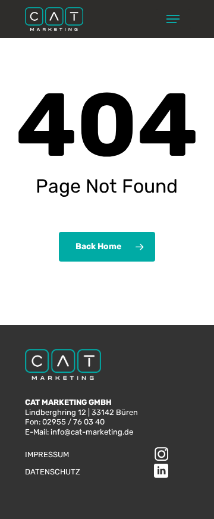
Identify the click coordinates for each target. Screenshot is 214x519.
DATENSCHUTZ (52, 471)
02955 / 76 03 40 (73, 421)
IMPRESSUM (47, 454)
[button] (173, 19)
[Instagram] (161, 455)
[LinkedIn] (161, 472)
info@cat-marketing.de (92, 431)
